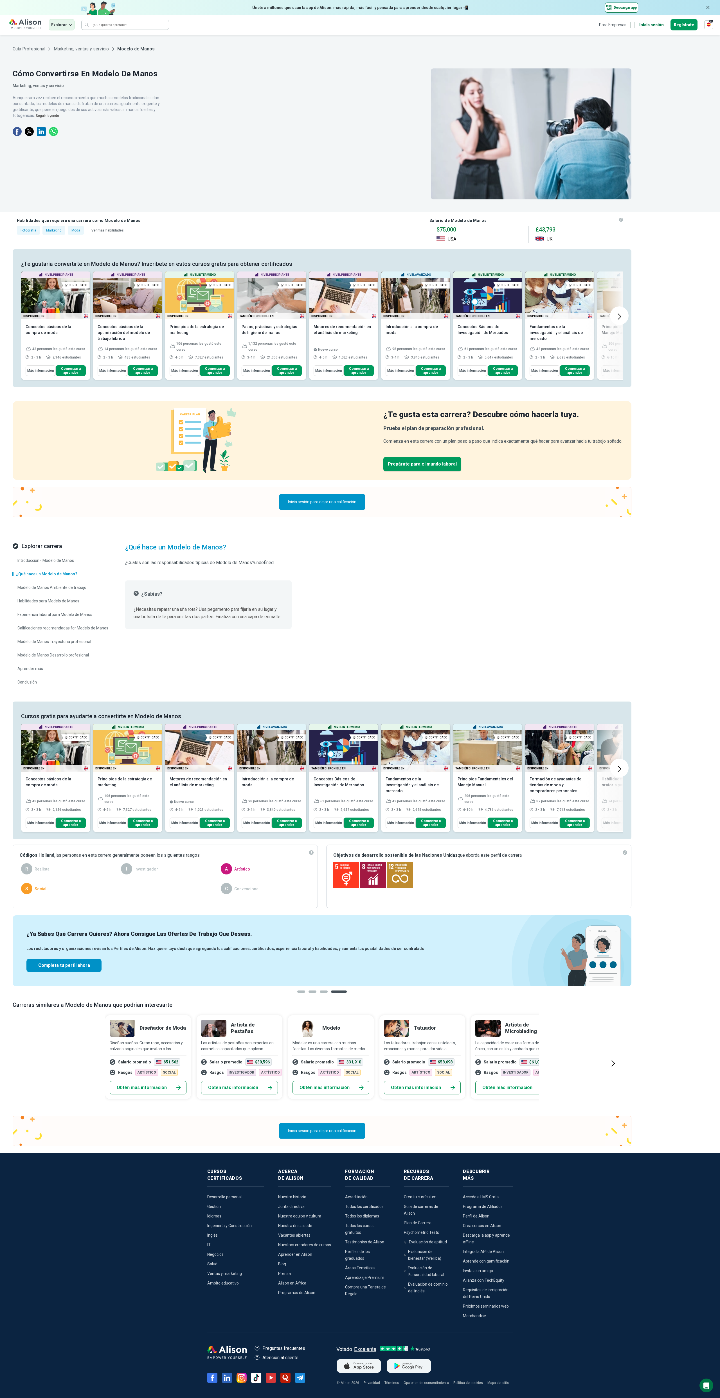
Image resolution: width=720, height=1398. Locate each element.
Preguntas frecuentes (283, 1348)
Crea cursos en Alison (482, 1225)
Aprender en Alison (295, 1254)
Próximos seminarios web (486, 1306)
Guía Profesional (29, 49)
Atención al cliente (280, 1357)
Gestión (214, 1206)
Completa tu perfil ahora (64, 965)
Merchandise (474, 1316)
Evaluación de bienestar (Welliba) (424, 1255)
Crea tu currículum (420, 1197)
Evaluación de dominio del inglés (428, 1287)
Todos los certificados (364, 1206)
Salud (212, 1264)
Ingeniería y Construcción (229, 1225)
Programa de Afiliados (483, 1206)
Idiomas (214, 1216)
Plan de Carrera (417, 1223)
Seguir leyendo (47, 116)
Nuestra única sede (295, 1225)
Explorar (59, 25)
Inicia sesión (651, 25)
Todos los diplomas (362, 1216)
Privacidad (372, 1383)
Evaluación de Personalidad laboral (426, 1271)
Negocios (215, 1254)
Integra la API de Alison (483, 1251)
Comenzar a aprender (71, 371)
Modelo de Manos (136, 49)
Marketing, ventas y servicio (81, 49)
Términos (391, 1383)
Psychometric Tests (421, 1232)
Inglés (212, 1235)
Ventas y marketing (224, 1273)
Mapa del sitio (498, 1383)
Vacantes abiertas (294, 1235)
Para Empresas (612, 25)
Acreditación (356, 1197)
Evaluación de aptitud (428, 1242)
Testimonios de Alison (364, 1242)
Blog (282, 1264)
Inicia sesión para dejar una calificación (322, 502)
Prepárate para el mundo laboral (422, 464)
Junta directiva (291, 1206)
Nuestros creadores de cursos (304, 1245)
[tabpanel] (322, 950)
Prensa (284, 1273)
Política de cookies (468, 1383)
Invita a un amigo (478, 1270)
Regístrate (684, 25)
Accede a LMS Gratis (481, 1197)
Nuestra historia (292, 1197)
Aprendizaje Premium (364, 1277)
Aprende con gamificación (486, 1261)
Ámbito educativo (223, 1283)
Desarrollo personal (224, 1197)
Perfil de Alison (476, 1216)
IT (209, 1245)
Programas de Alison (296, 1292)
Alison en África (292, 1283)
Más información (40, 371)
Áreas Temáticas (360, 1268)
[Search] (86, 25)
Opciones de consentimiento (426, 1383)
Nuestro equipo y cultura (299, 1216)
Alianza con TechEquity (483, 1280)
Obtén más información (142, 1087)
